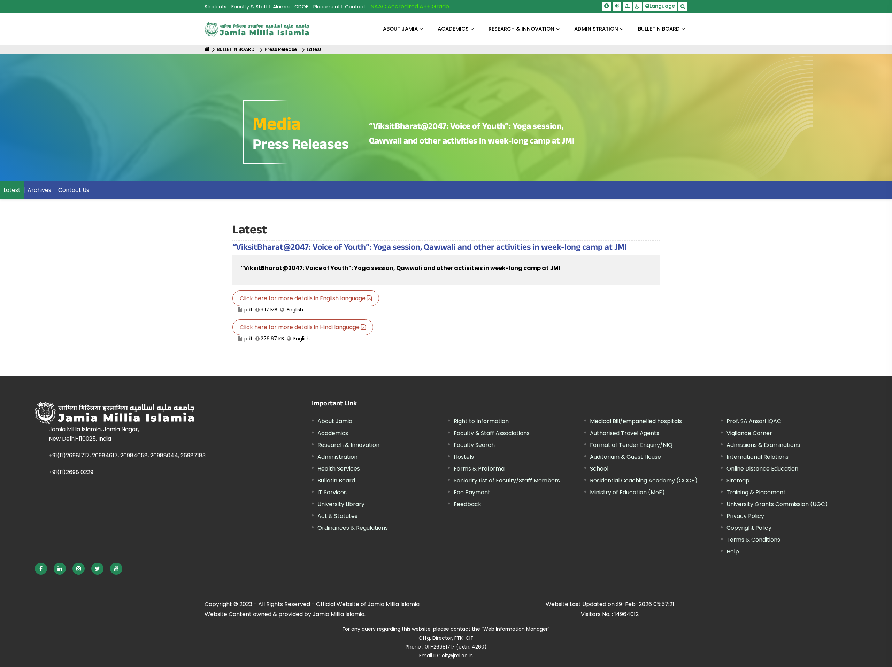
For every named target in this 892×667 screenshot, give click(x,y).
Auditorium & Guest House (625, 457)
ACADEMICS (453, 28)
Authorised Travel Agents (624, 433)
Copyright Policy (748, 528)
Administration (337, 457)
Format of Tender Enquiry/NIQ (631, 445)
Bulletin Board (336, 480)
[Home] (207, 49)
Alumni (281, 6)
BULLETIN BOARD (659, 28)
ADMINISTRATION (596, 28)
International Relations (757, 457)
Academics (332, 433)
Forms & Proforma (479, 469)
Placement (326, 6)
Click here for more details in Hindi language (300, 327)
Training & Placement (756, 492)
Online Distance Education (762, 469)
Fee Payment (472, 492)
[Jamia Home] (135, 412)
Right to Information (481, 421)
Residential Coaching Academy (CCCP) (644, 480)
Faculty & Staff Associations (492, 433)
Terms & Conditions (753, 540)
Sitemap (737, 480)
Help (732, 552)
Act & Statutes (337, 516)
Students (215, 6)
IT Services (332, 492)
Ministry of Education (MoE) (627, 492)
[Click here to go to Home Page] (257, 29)
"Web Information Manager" (515, 629)
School (599, 469)
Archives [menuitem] (39, 190)
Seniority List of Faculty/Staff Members (507, 480)
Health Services (338, 469)
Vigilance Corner (749, 433)
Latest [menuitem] (12, 190)
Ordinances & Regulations (352, 528)
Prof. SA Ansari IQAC (753, 421)
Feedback (467, 504)
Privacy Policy (745, 516)
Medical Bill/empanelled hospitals (636, 421)
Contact (355, 6)
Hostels (464, 457)
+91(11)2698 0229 (71, 472)
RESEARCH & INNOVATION (521, 28)
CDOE (301, 6)
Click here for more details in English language (303, 298)
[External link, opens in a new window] (41, 569)
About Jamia (400, 28)
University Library (340, 504)
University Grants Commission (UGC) (777, 504)
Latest (314, 49)
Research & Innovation (348, 445)
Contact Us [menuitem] (73, 190)
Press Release (280, 49)
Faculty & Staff (249, 6)
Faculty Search (474, 445)
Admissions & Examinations (763, 445)
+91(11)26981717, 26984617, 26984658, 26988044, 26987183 (127, 455)
